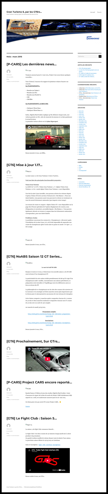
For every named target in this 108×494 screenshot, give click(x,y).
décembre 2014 (83, 121)
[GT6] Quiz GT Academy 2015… (87, 75)
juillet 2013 (81, 149)
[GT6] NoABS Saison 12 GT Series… (34, 256)
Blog (8, 79)
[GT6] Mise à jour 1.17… (24, 165)
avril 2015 (81, 114)
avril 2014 (81, 134)
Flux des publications (84, 183)
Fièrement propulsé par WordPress (33, 487)
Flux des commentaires (85, 185)
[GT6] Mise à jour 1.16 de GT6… (93, 88)
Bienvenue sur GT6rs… (92, 96)
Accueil (92, 12)
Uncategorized (82, 170)
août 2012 (81, 151)
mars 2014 (81, 136)
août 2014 (81, 127)
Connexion (82, 182)
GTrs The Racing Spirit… (85, 68)
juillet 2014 (81, 129)
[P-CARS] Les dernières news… (32, 64)
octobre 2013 (82, 144)
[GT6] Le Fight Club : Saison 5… (32, 418)
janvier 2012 (82, 154)
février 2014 (82, 137)
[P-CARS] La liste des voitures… (87, 76)
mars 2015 (81, 116)
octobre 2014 (82, 124)
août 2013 (81, 147)
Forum (99, 12)
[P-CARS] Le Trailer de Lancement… (88, 73)
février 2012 (82, 152)
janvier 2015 (82, 119)
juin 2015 (81, 111)
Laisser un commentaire (13, 81)
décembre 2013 (82, 141)
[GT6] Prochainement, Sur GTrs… (33, 341)
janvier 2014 (82, 139)
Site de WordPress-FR (84, 187)
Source (28, 406)
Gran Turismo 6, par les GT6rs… (24, 12)
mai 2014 (81, 132)
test (80, 169)
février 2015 (82, 117)
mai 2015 (81, 112)
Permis (81, 167)
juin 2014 (81, 131)
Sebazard (9, 74)
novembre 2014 (83, 122)
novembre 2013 (83, 142)
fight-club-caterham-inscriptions (49, 445)
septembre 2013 (83, 146)
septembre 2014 (83, 126)
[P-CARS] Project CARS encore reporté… (39, 382)
